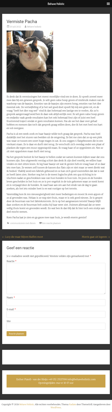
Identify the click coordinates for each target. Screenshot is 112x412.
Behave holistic (34, 26)
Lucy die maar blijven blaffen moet (22, 236)
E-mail (11, 309)
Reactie (11, 261)
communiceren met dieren (23, 223)
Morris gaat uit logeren (96, 236)
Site (9, 321)
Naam (11, 297)
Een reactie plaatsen (51, 223)
